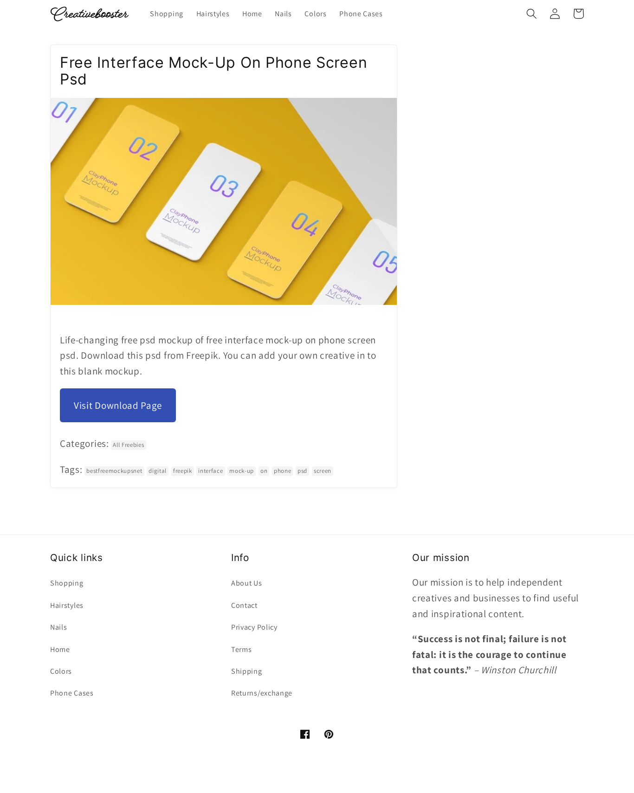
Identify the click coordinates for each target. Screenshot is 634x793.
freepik (182, 471)
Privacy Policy (254, 627)
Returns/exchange (261, 693)
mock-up (241, 471)
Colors (61, 671)
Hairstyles (67, 605)
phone (282, 471)
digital (158, 471)
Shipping (246, 671)
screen (322, 471)
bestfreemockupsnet (114, 471)
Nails (58, 627)
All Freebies (128, 445)
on (263, 471)
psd (302, 471)
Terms (241, 649)
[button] (531, 14)
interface (210, 471)
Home (60, 649)
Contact (244, 605)
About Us (246, 583)
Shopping (67, 583)
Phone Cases (72, 693)
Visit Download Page (118, 405)
